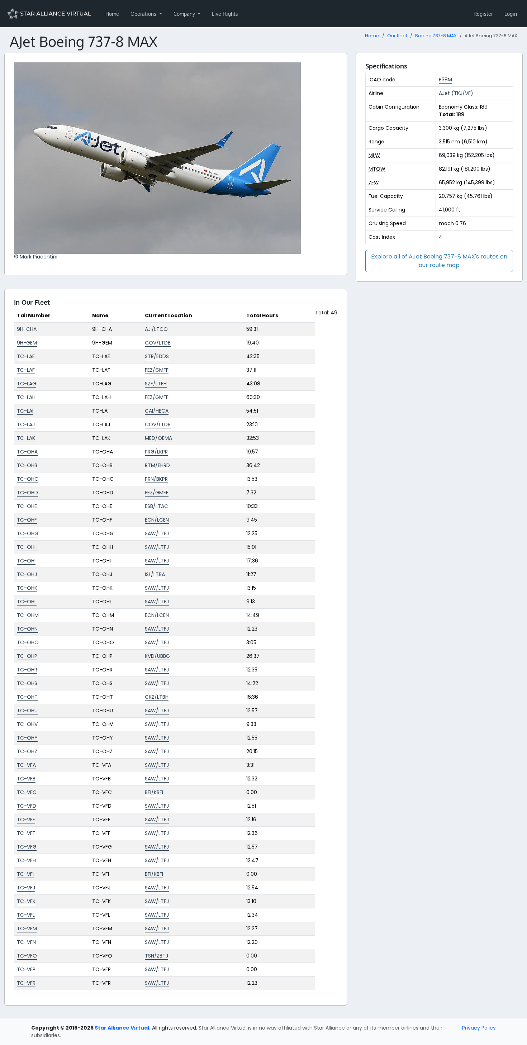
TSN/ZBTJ (156, 955)
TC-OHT (27, 696)
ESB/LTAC (156, 506)
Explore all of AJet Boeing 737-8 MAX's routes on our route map (439, 260)
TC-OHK (27, 588)
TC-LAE (26, 356)
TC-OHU (27, 710)
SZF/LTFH (156, 383)
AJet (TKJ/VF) (456, 93)
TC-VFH (26, 860)
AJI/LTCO (156, 329)
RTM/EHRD (157, 465)
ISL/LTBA (155, 574)
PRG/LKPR (156, 451)
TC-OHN (27, 628)
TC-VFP (26, 969)
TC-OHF (27, 519)
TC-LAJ (26, 424)
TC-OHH (27, 547)
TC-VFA (26, 765)
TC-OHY (27, 737)
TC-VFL (26, 914)
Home (112, 14)
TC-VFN (26, 942)
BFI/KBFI (154, 792)
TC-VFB (26, 778)
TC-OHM (28, 615)
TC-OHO (28, 642)
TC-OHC (27, 479)
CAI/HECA (156, 410)
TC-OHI (26, 560)
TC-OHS (27, 683)
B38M (445, 79)
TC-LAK (26, 438)
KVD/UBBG (157, 656)
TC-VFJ (26, 887)
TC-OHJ (27, 574)
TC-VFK (26, 901)
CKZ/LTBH (156, 696)
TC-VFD (26, 805)
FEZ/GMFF (156, 370)
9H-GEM (27, 342)
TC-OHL (27, 601)
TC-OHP (27, 656)
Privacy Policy (479, 1027)
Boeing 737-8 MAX (436, 36)
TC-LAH (26, 397)
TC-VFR (26, 983)
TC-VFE (26, 819)
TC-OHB (27, 465)
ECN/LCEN (157, 519)
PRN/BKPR (156, 479)
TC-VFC (27, 792)
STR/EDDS (157, 356)
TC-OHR (27, 669)
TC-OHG (27, 533)
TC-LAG (26, 383)
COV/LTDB (158, 342)
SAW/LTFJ (157, 533)
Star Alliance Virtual (122, 1027)
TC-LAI (25, 410)
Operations (144, 14)
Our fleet (397, 36)
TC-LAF (26, 370)
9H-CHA (27, 329)
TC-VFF (26, 833)
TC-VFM (27, 928)
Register (483, 14)
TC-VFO (27, 955)
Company (185, 14)
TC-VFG (27, 846)
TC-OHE (27, 506)
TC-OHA (27, 451)
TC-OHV (27, 724)
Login (510, 14)
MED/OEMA (158, 438)
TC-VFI (25, 874)
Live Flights (225, 14)
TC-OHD (27, 492)
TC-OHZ (27, 751)
